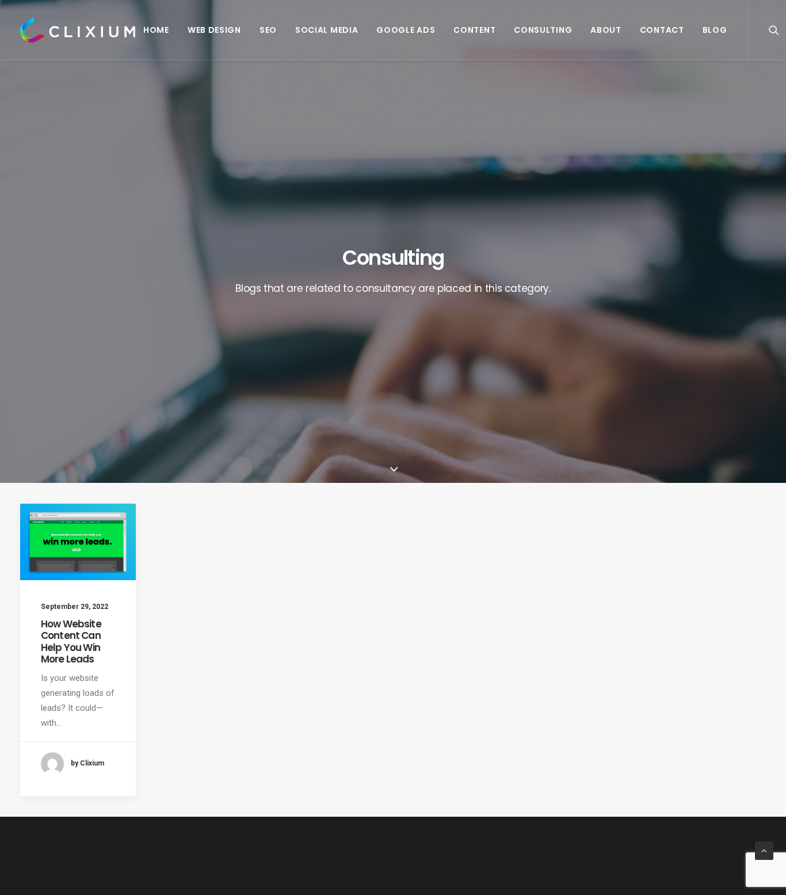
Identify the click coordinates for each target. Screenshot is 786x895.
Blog (715, 30)
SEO (268, 30)
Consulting (543, 30)
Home (156, 30)
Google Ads (405, 30)
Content (474, 30)
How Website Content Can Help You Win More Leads (71, 641)
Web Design (214, 30)
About (605, 30)
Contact (662, 30)
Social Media (326, 30)
